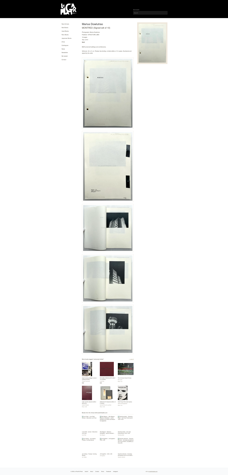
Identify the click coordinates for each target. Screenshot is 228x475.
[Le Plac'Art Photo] (69, 9)
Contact (64, 59)
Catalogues (65, 45)
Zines (63, 42)
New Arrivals (65, 24)
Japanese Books (66, 38)
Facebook (108, 471)
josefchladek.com (153, 471)
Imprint (86, 471)
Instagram (115, 471)
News (63, 49)
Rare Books (65, 35)
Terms (102, 471)
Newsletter (65, 52)
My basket (65, 56)
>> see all (131, 359)
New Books (65, 27)
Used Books (65, 31)
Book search (136, 9)
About (91, 471)
